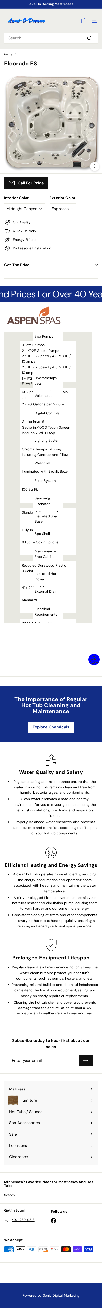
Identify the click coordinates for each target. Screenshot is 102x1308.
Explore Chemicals (51, 727)
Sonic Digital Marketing (61, 1295)
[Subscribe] (86, 1060)
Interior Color (16, 197)
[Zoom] (94, 166)
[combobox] (51, 38)
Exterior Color (62, 197)
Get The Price (16, 264)
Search (9, 1195)
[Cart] (84, 20)
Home (8, 54)
